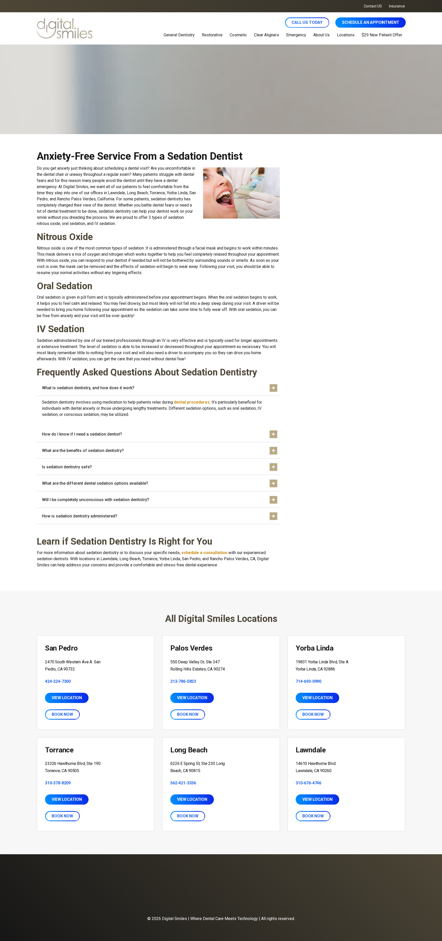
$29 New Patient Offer (382, 35)
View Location (67, 697)
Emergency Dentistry (163, 901)
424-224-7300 (58, 681)
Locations (346, 35)
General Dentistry (179, 35)
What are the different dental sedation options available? (95, 483)
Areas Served (246, 901)
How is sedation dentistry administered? (79, 516)
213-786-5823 (183, 681)
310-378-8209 (58, 783)
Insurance (397, 6)
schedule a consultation (204, 552)
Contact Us (219, 901)
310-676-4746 (308, 783)
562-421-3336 (183, 783)
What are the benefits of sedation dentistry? (83, 450)
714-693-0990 (308, 681)
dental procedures (192, 402)
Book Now (62, 714)
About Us (321, 35)
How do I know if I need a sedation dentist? (82, 434)
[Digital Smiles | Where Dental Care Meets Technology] (98, 28)
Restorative (212, 35)
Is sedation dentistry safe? (67, 466)
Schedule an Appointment (370, 22)
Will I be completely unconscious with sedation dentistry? (95, 499)
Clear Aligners (266, 35)
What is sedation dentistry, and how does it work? (88, 387)
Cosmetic (238, 35)
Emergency (296, 35)
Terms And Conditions (312, 901)
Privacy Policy (276, 901)
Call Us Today (307, 22)
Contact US (373, 6)
